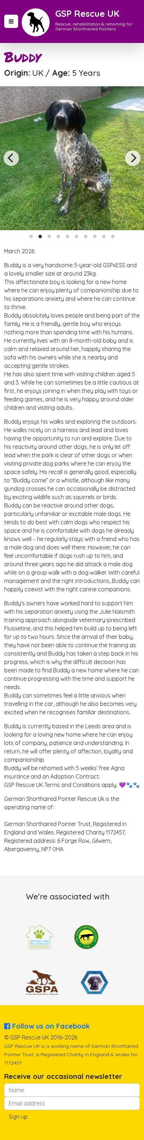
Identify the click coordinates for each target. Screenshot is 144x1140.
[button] (11, 21)
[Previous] (11, 158)
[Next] (133, 158)
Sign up (18, 1116)
